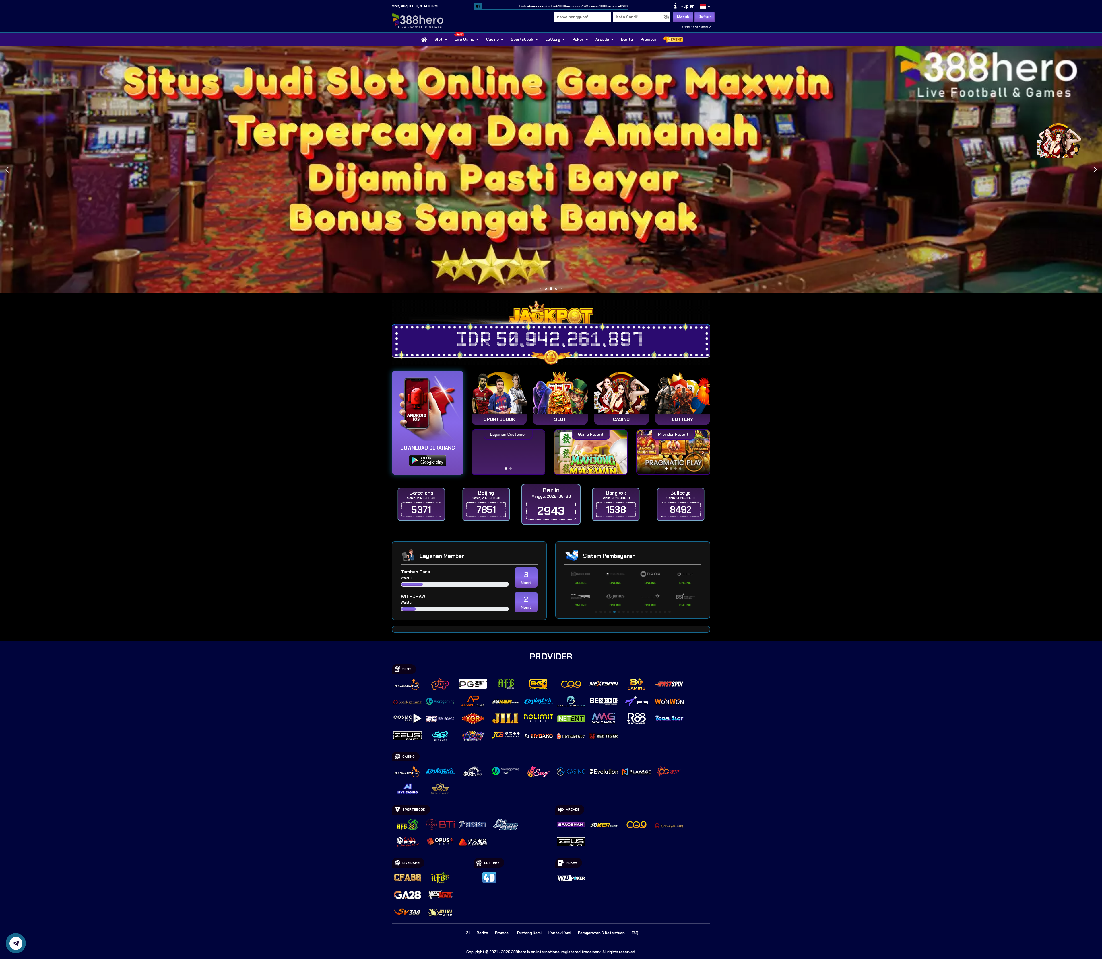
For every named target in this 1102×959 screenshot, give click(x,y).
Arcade (602, 39)
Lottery (552, 39)
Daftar (704, 16)
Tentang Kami (529, 933)
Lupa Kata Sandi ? (696, 27)
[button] (1095, 169)
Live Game (464, 39)
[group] (673, 452)
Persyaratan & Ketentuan (601, 933)
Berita (627, 39)
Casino (492, 39)
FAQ (635, 933)
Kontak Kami (559, 933)
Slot (438, 39)
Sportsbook (522, 39)
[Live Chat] (1062, 140)
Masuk (683, 16)
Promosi (648, 39)
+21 (467, 933)
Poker (577, 39)
